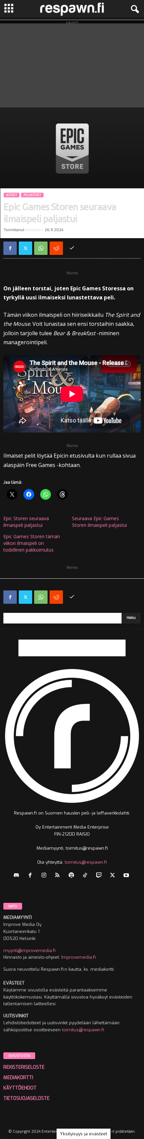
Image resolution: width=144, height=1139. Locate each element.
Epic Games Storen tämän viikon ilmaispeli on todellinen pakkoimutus (31, 543)
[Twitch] (100, 876)
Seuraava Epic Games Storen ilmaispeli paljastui (99, 521)
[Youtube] (127, 876)
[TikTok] (86, 876)
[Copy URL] (71, 248)
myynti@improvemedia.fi (29, 950)
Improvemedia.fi (78, 957)
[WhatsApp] (41, 248)
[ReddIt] (56, 248)
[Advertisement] (72, 63)
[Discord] (18, 876)
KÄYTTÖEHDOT (20, 1088)
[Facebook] (10, 248)
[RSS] (59, 876)
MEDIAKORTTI (18, 1077)
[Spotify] (73, 876)
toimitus (32, 229)
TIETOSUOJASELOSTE (26, 1098)
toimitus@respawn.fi (86, 862)
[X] (25, 248)
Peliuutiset (32, 195)
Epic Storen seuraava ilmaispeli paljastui (26, 521)
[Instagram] (45, 876)
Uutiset (11, 195)
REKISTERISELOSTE (24, 1067)
